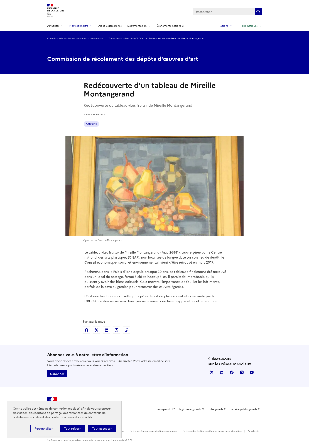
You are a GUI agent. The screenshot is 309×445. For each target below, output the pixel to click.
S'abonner (57, 374)
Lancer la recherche (258, 11)
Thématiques (250, 26)
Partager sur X (96, 330)
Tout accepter (102, 428)
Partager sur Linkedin (106, 330)
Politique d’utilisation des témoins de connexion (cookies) (212, 431)
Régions (223, 26)
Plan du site (253, 431)
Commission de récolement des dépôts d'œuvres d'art (75, 38)
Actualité (91, 124)
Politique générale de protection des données (153, 431)
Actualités (53, 26)
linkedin (221, 372)
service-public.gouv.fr (244, 409)
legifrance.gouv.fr (190, 409)
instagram (241, 372)
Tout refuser (72, 428)
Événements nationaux (170, 26)
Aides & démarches (110, 26)
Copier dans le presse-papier (126, 330)
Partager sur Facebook (86, 330)
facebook (231, 372)
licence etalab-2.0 (120, 440)
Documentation (137, 26)
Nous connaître (78, 26)
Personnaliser (44, 428)
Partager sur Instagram (116, 330)
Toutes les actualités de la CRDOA (126, 38)
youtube (251, 372)
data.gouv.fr (164, 409)
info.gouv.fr (216, 409)
